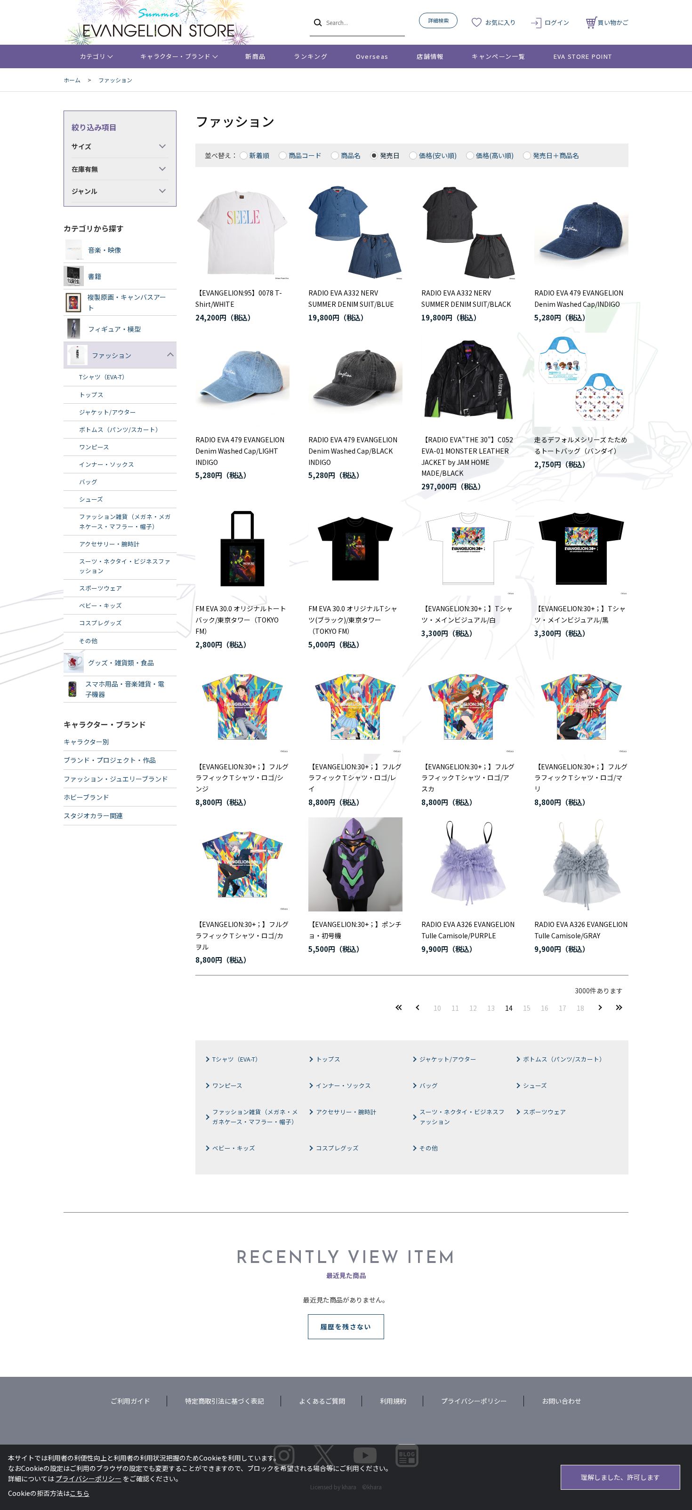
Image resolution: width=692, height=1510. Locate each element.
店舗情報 (430, 56)
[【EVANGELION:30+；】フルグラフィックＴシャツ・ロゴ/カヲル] (242, 864)
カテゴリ (93, 56)
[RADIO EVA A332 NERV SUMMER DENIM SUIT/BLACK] (468, 233)
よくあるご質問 (322, 1401)
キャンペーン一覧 (498, 56)
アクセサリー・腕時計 (346, 1111)
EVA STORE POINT (583, 56)
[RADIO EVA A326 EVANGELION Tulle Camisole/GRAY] (581, 864)
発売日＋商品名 (556, 155)
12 (473, 1008)
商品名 (351, 155)
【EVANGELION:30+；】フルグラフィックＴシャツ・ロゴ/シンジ (242, 778)
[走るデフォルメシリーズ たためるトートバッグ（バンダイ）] (581, 380)
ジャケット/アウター (447, 1059)
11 (455, 1008)
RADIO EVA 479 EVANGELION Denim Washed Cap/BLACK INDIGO (352, 451)
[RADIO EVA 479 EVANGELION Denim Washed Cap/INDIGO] (581, 233)
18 (580, 1008)
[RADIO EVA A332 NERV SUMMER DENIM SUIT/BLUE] (355, 233)
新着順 (259, 155)
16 (544, 1008)
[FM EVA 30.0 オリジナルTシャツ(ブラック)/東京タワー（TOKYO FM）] (355, 549)
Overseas (372, 56)
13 (491, 1008)
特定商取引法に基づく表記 (224, 1401)
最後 (619, 1008)
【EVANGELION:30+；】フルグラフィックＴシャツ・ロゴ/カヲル (242, 935)
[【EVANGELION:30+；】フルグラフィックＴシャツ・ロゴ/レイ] (355, 707)
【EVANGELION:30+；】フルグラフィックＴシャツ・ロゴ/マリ (581, 778)
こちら (79, 1493)
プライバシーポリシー (474, 1401)
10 (437, 1008)
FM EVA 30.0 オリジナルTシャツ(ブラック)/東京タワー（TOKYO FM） (352, 620)
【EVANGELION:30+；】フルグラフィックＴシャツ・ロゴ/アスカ (468, 778)
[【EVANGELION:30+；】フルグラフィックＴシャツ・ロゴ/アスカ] (468, 707)
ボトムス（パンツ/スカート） (564, 1059)
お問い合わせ (561, 1401)
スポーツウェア (544, 1111)
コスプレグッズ (337, 1147)
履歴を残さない (346, 1326)
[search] (317, 22)
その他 (428, 1147)
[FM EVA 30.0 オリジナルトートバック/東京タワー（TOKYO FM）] (242, 549)
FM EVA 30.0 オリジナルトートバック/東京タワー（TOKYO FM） (240, 620)
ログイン (557, 22)
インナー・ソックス (343, 1085)
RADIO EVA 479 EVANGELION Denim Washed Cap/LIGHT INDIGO (239, 451)
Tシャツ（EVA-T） (236, 1059)
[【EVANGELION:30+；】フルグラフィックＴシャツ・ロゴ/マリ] (581, 707)
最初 (398, 1008)
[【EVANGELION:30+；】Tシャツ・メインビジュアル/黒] (581, 549)
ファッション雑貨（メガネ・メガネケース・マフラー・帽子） (255, 1116)
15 (527, 1008)
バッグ (428, 1085)
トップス (328, 1059)
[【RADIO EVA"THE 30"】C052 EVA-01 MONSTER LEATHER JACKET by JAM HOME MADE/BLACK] (468, 380)
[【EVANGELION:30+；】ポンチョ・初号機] (355, 864)
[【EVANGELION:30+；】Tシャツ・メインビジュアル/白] (468, 549)
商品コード (305, 155)
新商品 (255, 56)
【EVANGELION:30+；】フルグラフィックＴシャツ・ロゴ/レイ (355, 778)
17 (562, 1008)
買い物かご (613, 22)
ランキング (311, 56)
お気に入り (500, 22)
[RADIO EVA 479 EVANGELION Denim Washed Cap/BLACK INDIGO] (355, 380)
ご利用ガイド (130, 1401)
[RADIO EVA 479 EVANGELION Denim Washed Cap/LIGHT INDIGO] (242, 380)
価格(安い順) (438, 155)
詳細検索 (438, 20)
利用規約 (393, 1401)
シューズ (535, 1085)
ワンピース (227, 1085)
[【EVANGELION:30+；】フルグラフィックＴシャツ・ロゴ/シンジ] (242, 707)
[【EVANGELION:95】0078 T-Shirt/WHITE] (242, 233)
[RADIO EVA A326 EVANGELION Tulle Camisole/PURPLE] (468, 864)
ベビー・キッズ (233, 1147)
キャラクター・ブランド (175, 56)
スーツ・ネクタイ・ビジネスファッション (462, 1116)
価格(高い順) (495, 155)
